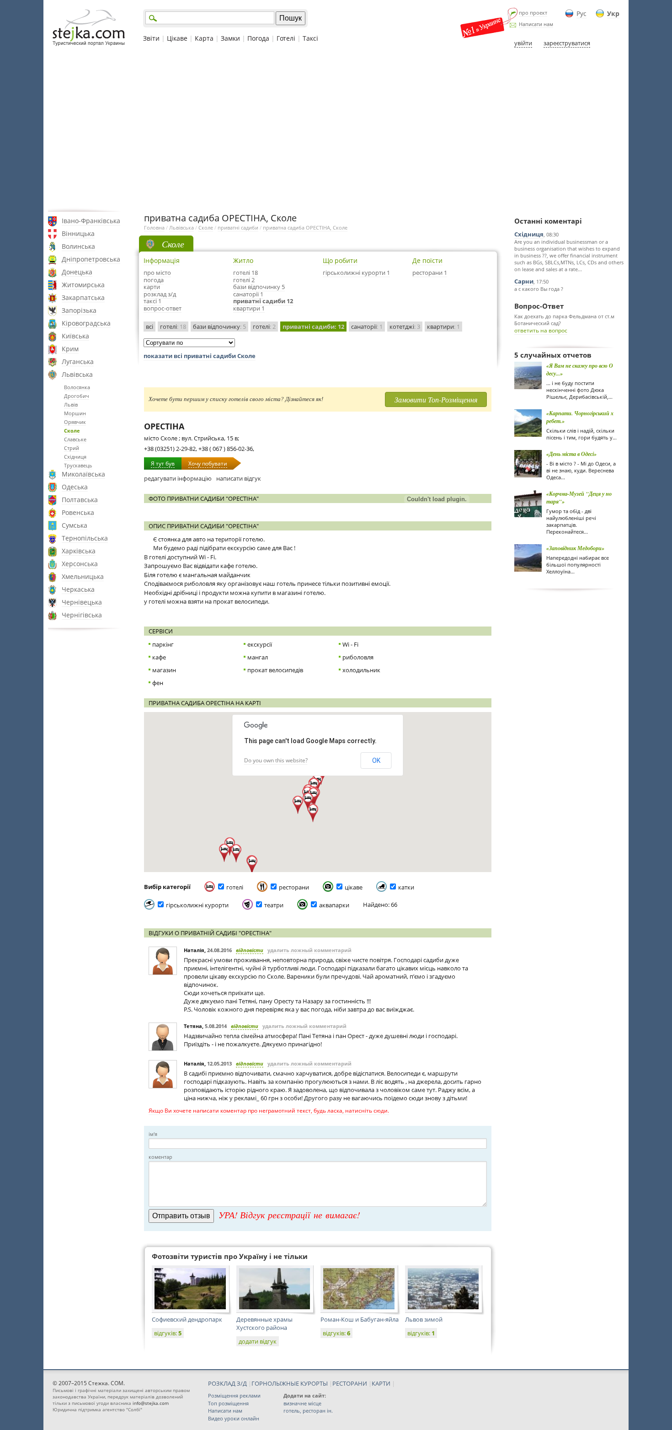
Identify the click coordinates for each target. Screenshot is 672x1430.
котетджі (404, 326)
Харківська (79, 550)
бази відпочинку (219, 326)
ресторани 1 (429, 272)
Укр (613, 13)
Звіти (151, 38)
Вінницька (78, 233)
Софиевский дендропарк (187, 1319)
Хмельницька (83, 576)
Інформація (162, 260)
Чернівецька (82, 602)
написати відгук (238, 478)
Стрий (71, 448)
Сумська (74, 525)
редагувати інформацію (178, 478)
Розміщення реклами (234, 1395)
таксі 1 (152, 301)
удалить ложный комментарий (309, 950)
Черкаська (78, 589)
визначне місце (302, 1403)
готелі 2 (244, 280)
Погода (258, 38)
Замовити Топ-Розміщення (436, 399)
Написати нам (536, 24)
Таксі (310, 38)
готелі (173, 326)
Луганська (78, 361)
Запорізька (79, 310)
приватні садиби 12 (263, 301)
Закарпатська (83, 297)
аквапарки (334, 905)
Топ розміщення (228, 1403)
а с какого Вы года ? (538, 288)
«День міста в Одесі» (571, 454)
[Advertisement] (336, 129)
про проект (533, 12)
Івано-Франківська (91, 220)
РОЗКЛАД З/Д (227, 1383)
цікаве (354, 887)
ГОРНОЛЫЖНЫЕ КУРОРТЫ (289, 1383)
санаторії (367, 326)
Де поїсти (427, 260)
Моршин (75, 413)
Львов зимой (424, 1319)
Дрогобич (76, 395)
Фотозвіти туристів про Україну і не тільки (230, 1256)
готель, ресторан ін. (308, 1410)
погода (154, 280)
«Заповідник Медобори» (575, 548)
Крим (70, 348)
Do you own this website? (276, 760)
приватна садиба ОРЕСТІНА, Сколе (305, 227)
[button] (313, 796)
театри (273, 905)
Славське (75, 439)
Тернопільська (85, 538)
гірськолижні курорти (197, 905)
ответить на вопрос (540, 330)
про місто (157, 272)
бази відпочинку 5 (259, 287)
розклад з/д (160, 294)
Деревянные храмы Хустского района (264, 1323)
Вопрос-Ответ (539, 306)
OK (376, 760)
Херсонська (80, 563)
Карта (204, 38)
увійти (523, 43)
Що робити (340, 260)
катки (406, 887)
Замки (230, 38)
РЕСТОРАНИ (349, 1383)
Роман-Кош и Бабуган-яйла (359, 1319)
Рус (581, 13)
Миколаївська (83, 474)
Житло (243, 260)
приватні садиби (238, 227)
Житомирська (83, 284)
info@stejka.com (151, 1403)
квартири (443, 326)
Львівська (77, 374)
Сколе (72, 430)
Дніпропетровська (91, 259)
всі (149, 326)
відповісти (249, 950)
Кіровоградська (86, 323)
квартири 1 (249, 308)
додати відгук (258, 1341)
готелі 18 (245, 272)
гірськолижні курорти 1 (356, 272)
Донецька (77, 272)
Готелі (286, 38)
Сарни (523, 281)
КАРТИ (381, 1383)
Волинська (78, 246)
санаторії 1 (248, 294)
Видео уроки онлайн (233, 1418)
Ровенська (78, 512)
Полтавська (80, 499)
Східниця (75, 456)
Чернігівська (82, 615)
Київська (75, 336)
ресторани (294, 887)
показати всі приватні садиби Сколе (200, 356)
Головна (154, 227)
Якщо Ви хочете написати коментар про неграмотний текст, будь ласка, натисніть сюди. (269, 1110)
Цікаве (177, 38)
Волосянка (77, 387)
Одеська (75, 486)
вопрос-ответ (162, 308)
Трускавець (78, 465)
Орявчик (75, 421)
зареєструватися (567, 43)
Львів (71, 404)
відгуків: (167, 1333)
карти (152, 287)
